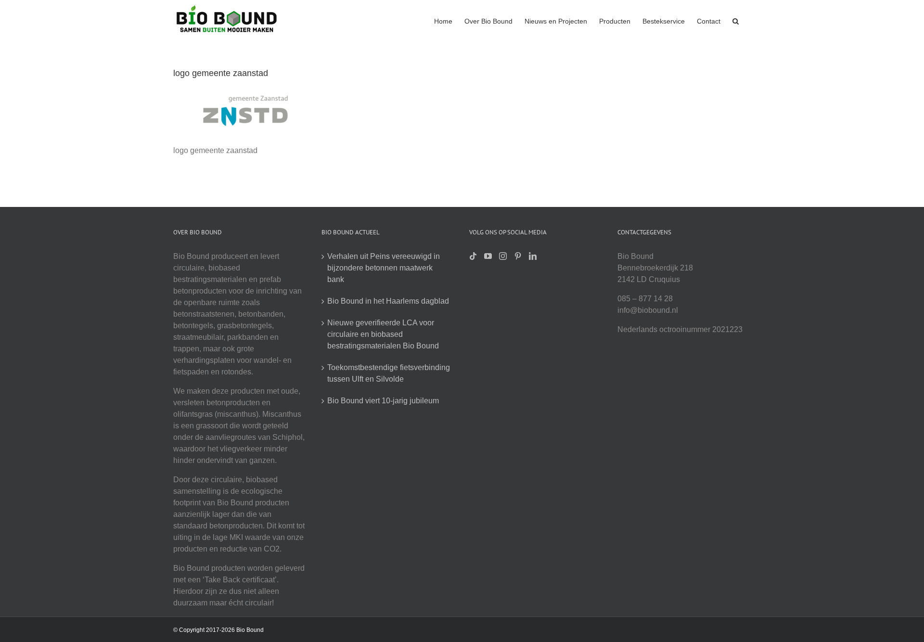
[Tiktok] (473, 256)
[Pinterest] (518, 256)
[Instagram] (503, 256)
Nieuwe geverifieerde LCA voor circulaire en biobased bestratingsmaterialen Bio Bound (383, 334)
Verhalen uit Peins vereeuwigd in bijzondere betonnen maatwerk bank (383, 267)
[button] (735, 20)
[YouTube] (488, 256)
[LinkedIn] (533, 256)
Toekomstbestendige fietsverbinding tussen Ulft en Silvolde (388, 373)
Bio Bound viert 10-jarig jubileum (383, 401)
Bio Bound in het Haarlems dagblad (388, 301)
